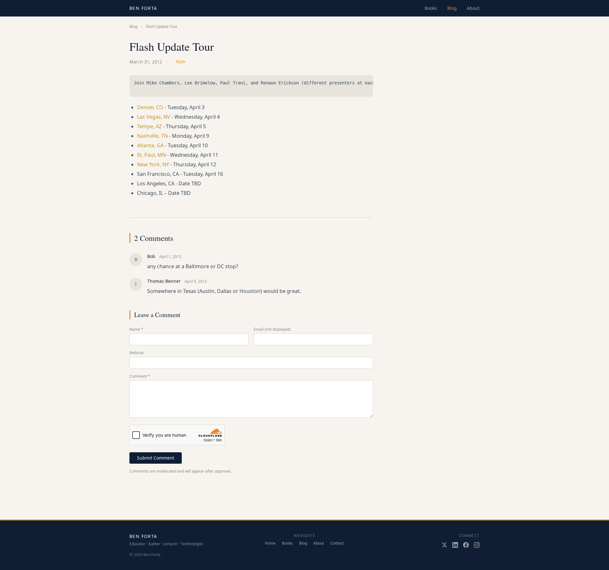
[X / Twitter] (444, 545)
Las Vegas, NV (153, 116)
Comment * (139, 376)
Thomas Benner (164, 281)
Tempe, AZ (149, 126)
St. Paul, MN (151, 154)
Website (136, 352)
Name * (136, 329)
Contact (337, 543)
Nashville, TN (152, 135)
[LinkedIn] (455, 545)
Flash (180, 61)
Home (270, 543)
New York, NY (153, 164)
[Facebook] (466, 545)
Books (431, 8)
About (473, 8)
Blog (452, 8)
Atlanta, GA (150, 145)
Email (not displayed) (272, 329)
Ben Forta (143, 8)
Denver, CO (150, 107)
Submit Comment (155, 458)
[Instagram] (477, 545)
